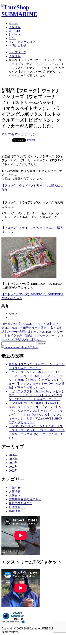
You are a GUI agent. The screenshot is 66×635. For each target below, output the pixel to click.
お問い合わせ (17, 45)
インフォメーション (22, 41)
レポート (15, 34)
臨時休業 (15, 511)
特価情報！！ (17, 507)
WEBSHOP (16, 30)
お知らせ (15, 487)
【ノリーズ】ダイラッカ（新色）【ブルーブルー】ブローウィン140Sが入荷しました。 (32, 335)
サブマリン (28, 134)
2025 (12, 458)
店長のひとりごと (20, 503)
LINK (12, 38)
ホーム (13, 23)
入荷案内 (15, 495)
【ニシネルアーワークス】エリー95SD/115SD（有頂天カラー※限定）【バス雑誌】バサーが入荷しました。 (31, 327)
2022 (12, 470)
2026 (12, 455)
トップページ (17, 52)
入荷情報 (15, 27)
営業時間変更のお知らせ (25, 499)
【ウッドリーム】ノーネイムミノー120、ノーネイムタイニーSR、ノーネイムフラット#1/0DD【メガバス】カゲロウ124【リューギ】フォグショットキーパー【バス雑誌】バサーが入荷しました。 (37, 379)
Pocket (31, 140)
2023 (12, 466)
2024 (12, 462)
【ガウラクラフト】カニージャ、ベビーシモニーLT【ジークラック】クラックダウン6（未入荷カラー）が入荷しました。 (37, 395)
